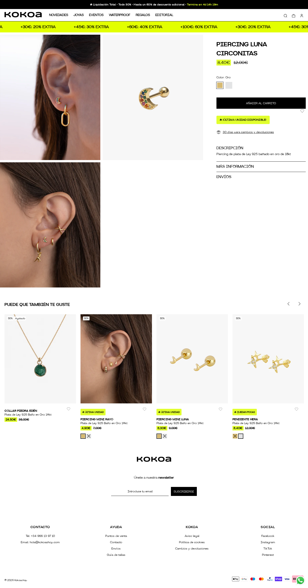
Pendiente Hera (245, 419)
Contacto (116, 542)
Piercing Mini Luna (172, 419)
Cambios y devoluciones (192, 548)
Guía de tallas (116, 554)
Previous (288, 303)
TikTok (267, 548)
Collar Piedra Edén (21, 410)
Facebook (267, 536)
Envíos (116, 548)
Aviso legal (192, 536)
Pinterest (268, 554)
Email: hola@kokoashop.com (40, 542)
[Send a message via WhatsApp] (300, 580)
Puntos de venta (116, 536)
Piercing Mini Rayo (96, 419)
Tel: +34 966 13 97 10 (40, 536)
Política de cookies (192, 542)
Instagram (268, 542)
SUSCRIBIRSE (184, 491)
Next (299, 303)
